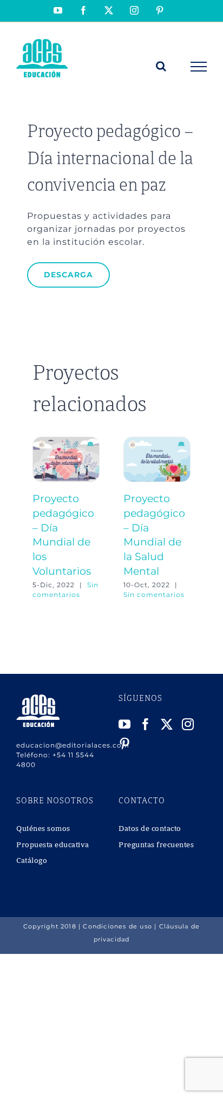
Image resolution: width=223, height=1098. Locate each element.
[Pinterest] (125, 744)
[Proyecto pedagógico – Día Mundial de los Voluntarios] (66, 442)
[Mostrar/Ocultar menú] (199, 67)
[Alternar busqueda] (161, 66)
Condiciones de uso (117, 926)
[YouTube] (125, 724)
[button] (40, 518)
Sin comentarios (154, 594)
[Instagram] (188, 724)
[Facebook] (146, 724)
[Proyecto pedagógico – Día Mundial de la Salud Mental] (157, 442)
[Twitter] (167, 724)
